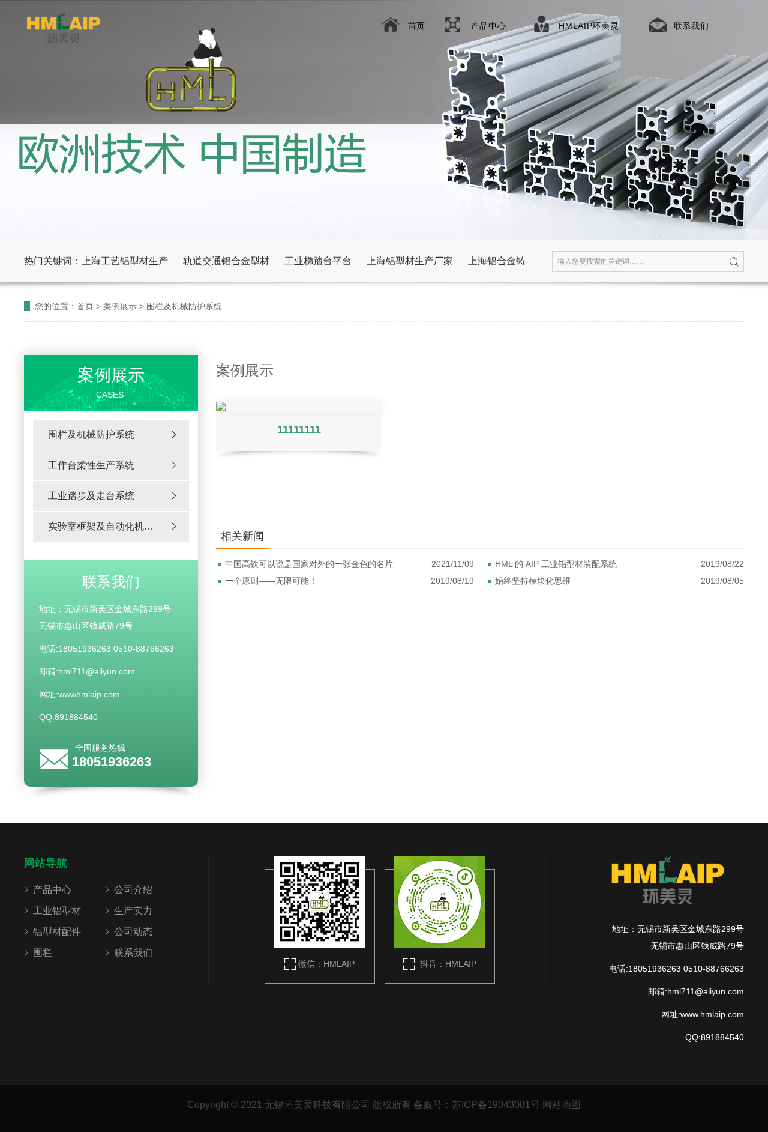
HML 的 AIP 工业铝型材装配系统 (619, 564)
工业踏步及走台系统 (91, 496)
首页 (416, 26)
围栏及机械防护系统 (184, 306)
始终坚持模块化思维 (619, 581)
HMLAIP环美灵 (589, 26)
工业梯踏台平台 (318, 261)
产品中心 (488, 26)
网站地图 (561, 1105)
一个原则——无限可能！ (349, 581)
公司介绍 (133, 890)
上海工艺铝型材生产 (125, 261)
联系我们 (691, 26)
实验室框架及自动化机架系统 (110, 526)
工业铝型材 (57, 911)
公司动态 (133, 932)
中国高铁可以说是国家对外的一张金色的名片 (349, 564)
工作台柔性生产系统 (91, 465)
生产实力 (133, 911)
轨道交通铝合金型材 (226, 261)
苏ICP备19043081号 (496, 1105)
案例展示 (120, 306)
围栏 (42, 953)
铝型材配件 (57, 932)
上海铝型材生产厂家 (410, 261)
